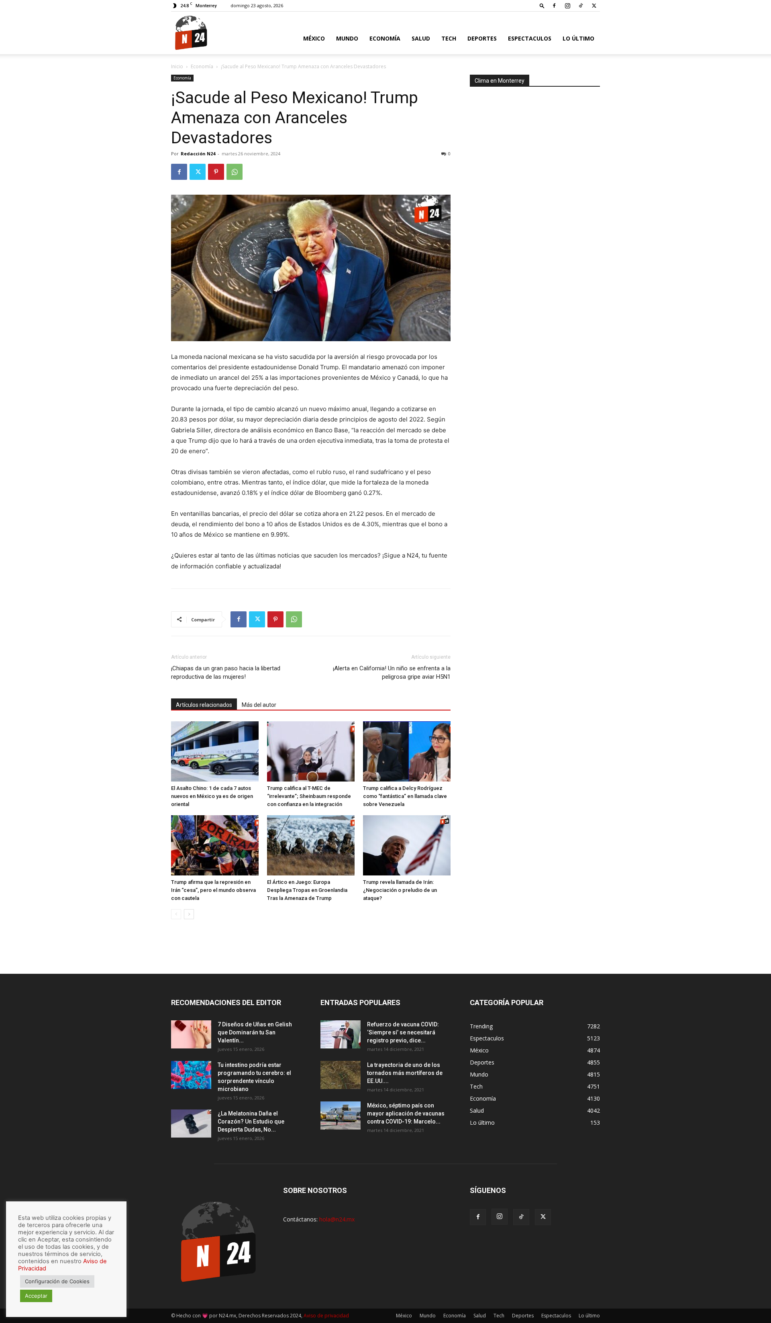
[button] (542, 5)
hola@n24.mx (337, 1219)
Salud (421, 38)
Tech (448, 38)
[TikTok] (581, 5)
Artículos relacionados (204, 705)
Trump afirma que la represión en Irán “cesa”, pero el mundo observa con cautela (213, 890)
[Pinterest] (216, 172)
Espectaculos (529, 38)
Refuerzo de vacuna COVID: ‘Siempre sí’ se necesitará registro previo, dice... (403, 1032)
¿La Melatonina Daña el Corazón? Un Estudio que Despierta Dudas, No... (251, 1121)
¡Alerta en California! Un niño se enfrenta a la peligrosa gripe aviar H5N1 (392, 672)
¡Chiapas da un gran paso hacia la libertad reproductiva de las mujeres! (225, 672)
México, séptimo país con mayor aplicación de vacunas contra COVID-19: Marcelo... (406, 1113)
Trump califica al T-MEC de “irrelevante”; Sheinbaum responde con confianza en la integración (309, 796)
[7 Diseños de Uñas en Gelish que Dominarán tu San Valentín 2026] (191, 1034)
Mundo (347, 38)
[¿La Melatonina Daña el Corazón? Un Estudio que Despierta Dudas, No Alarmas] (191, 1123)
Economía (384, 38)
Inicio (177, 66)
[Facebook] (554, 5)
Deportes (482, 38)
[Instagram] (567, 5)
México (314, 38)
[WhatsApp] (234, 172)
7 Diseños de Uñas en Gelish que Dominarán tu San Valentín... (255, 1032)
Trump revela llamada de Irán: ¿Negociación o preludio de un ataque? (400, 890)
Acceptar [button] (36, 1295)
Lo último (578, 38)
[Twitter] (594, 5)
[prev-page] (176, 914)
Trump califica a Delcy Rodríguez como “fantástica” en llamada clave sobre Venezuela (405, 796)
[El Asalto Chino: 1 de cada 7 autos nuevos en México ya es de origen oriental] (215, 751)
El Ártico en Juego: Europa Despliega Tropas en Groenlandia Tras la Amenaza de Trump (307, 890)
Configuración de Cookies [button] (57, 1281)
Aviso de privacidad (326, 1315)
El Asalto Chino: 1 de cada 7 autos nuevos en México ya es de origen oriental (212, 796)
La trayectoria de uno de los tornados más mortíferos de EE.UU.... (405, 1073)
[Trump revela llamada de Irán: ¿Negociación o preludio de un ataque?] (407, 845)
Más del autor (259, 705)
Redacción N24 (198, 154)
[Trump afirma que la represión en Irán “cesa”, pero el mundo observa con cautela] (215, 845)
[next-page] (189, 914)
